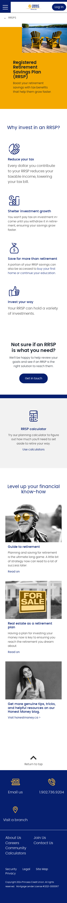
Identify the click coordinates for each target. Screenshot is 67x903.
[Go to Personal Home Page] (34, 7)
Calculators (15, 853)
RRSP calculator (33, 429)
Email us (15, 792)
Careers (12, 843)
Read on (14, 571)
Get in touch (33, 378)
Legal (26, 869)
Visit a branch (15, 820)
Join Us (40, 838)
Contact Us (43, 843)
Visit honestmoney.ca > (24, 717)
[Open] (5, 7)
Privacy (10, 873)
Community (15, 848)
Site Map (42, 869)
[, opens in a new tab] (33, 523)
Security (11, 869)
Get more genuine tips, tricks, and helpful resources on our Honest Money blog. (32, 707)
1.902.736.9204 (51, 792)
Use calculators (33, 449)
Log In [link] (59, 7)
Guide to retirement (24, 547)
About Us (13, 838)
